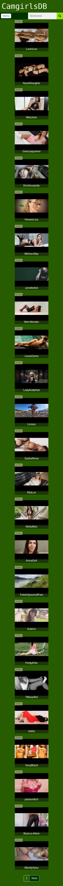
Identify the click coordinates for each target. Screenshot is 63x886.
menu (6, 15)
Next (34, 878)
